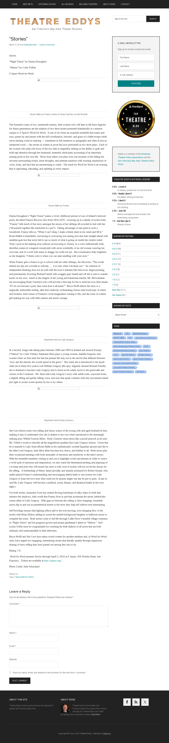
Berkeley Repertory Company (124, 350)
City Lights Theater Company (124, 367)
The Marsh (140, 371)
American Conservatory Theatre (125, 363)
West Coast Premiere (121, 359)
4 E (113, 254)
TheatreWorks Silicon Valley (124, 342)
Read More (95, 714)
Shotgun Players (145, 355)
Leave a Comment (47, 45)
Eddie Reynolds (30, 45)
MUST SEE (119, 337)
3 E (113, 264)
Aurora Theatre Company (123, 371)
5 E (16, 574)
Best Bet (116, 290)
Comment (14, 604)
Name (12, 633)
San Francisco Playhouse (145, 338)
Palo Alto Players (128, 355)
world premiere (140, 333)
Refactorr (107, 733)
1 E (113, 285)
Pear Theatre (144, 350)
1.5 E (114, 279)
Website (13, 659)
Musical (117, 333)
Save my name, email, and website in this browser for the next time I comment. (49, 672)
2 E (113, 274)
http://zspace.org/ (52, 560)
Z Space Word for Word (24, 577)
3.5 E (114, 259)
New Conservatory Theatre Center (127, 346)
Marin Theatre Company (142, 359)
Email (12, 646)
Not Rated (116, 295)
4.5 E (114, 249)
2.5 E (114, 269)
